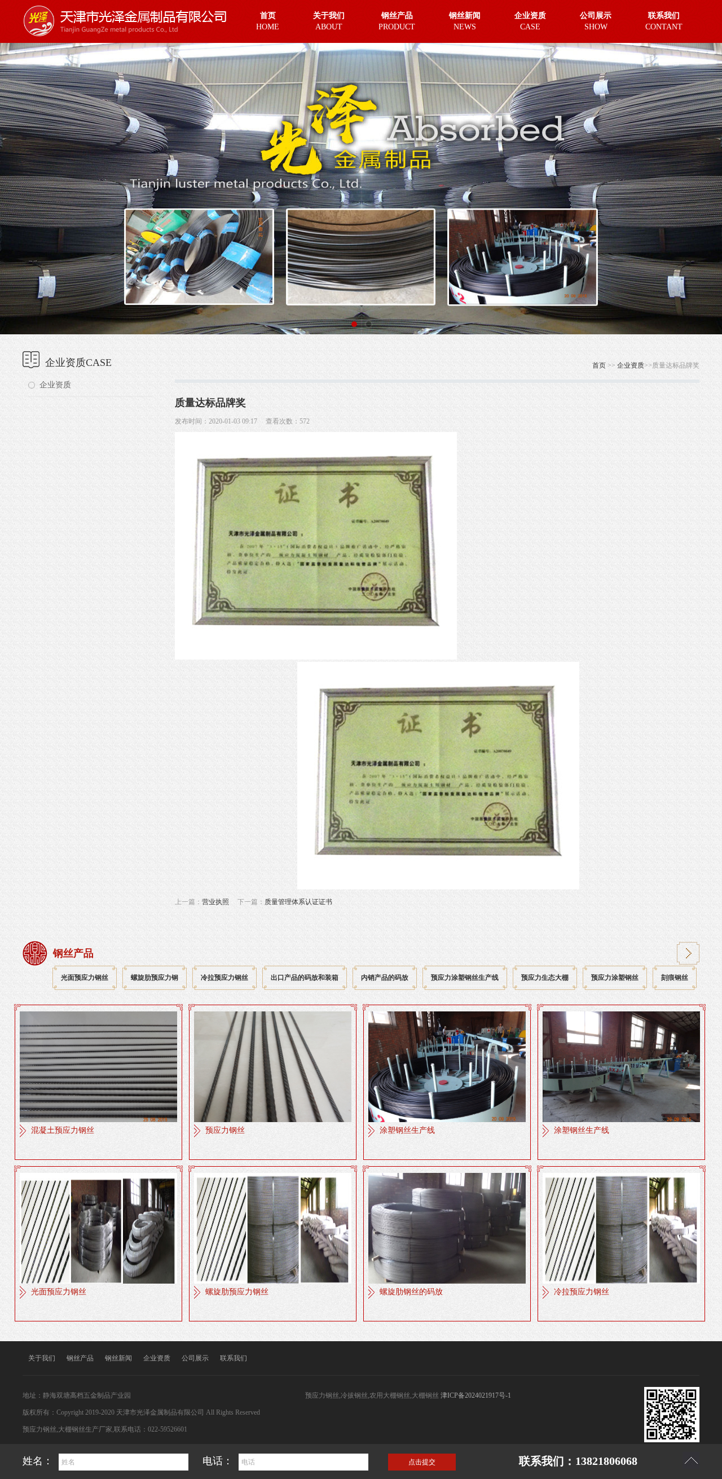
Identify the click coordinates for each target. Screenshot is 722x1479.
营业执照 (215, 902)
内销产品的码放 (384, 977)
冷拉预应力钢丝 (224, 977)
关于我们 (41, 1358)
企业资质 (55, 385)
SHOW (595, 21)
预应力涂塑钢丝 (615, 977)
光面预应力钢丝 (84, 977)
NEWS (465, 21)
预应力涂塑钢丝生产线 (465, 977)
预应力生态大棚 (545, 977)
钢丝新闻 (118, 1358)
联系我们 (233, 1358)
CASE (530, 21)
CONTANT (664, 21)
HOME (267, 21)
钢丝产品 (80, 1358)
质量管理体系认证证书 (298, 902)
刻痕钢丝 (674, 977)
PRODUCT (396, 21)
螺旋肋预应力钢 (154, 977)
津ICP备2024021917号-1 (476, 1395)
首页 (599, 365)
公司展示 (195, 1358)
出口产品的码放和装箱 (304, 977)
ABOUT (329, 21)
